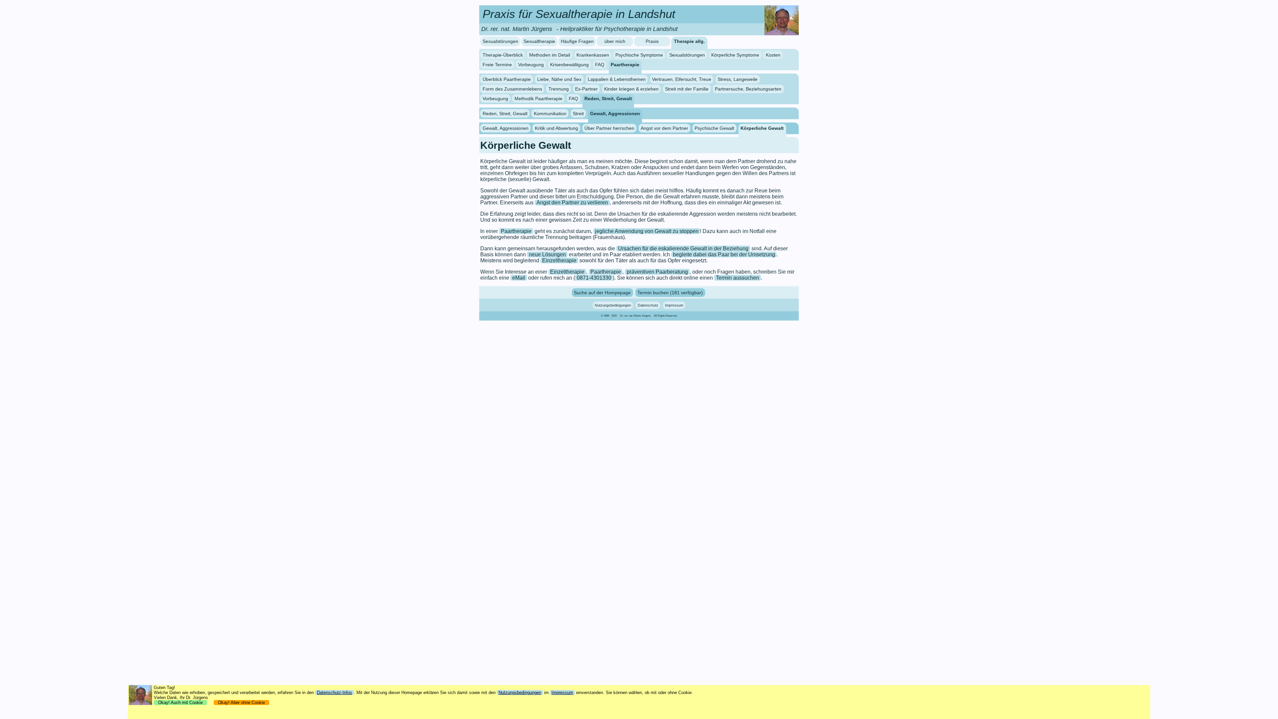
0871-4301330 (594, 278)
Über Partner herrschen (609, 128)
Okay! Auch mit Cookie (180, 702)
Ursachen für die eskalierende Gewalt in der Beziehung (683, 248)
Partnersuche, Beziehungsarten (748, 89)
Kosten (773, 55)
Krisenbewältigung (569, 64)
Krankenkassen (592, 55)
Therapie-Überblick (503, 55)
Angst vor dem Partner (664, 128)
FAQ (599, 64)
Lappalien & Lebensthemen (617, 79)
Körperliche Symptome (735, 55)
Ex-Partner (586, 89)
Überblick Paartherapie (507, 79)
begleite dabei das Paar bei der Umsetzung (724, 254)
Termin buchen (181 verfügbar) (670, 292)
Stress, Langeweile (737, 79)
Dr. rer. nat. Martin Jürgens (635, 315)
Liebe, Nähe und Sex (559, 79)
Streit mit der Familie (687, 89)
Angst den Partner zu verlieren (572, 202)
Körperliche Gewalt (762, 128)
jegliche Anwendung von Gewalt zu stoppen (647, 231)
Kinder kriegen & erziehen (631, 89)
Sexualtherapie (539, 41)
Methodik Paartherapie (538, 98)
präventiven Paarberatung (657, 272)
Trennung (558, 89)
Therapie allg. (689, 41)
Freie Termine (497, 64)
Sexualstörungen (500, 41)
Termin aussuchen (737, 278)
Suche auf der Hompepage (602, 292)
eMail (518, 278)
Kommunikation (550, 113)
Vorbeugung (531, 64)
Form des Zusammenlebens (512, 89)
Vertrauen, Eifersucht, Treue (681, 79)
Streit (578, 113)
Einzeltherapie (559, 260)
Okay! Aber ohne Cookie (241, 702)
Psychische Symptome (639, 55)
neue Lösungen (547, 254)
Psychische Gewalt (714, 128)
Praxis (652, 41)
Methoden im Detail (549, 55)
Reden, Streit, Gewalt (608, 98)
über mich (614, 41)
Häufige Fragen (577, 41)
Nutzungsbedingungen (613, 305)
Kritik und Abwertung (556, 128)
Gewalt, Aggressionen (615, 113)
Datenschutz (648, 305)
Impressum (674, 305)
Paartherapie (625, 64)
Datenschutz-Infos (334, 692)
